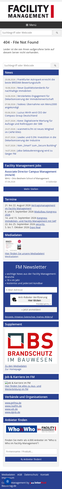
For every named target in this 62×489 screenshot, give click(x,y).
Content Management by (16, 482)
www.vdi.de (11, 409)
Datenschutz (31, 474)
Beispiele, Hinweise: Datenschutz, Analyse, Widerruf (29, 316)
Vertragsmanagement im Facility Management (30, 207)
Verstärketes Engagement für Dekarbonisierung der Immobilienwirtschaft (29, 97)
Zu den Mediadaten (16, 366)
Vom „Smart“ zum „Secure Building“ (31, 145)
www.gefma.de (13, 402)
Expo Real (35, 227)
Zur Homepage (13, 369)
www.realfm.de (13, 406)
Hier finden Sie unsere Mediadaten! (24, 253)
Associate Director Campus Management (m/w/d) (30, 173)
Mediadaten (11, 256)
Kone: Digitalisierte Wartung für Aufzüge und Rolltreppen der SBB (29, 122)
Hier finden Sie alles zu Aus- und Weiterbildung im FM (23, 387)
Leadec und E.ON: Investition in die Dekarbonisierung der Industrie (30, 139)
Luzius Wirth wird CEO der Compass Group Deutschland (26, 114)
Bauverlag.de (9, 485)
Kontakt (45, 474)
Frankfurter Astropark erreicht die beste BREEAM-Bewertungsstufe (30, 81)
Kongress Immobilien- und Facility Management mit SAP (30, 219)
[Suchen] (57, 32)
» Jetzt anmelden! (31, 309)
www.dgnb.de (12, 412)
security (40, 224)
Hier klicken (34, 300)
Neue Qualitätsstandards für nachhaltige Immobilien (27, 89)
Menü (32, 25)
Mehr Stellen (31, 189)
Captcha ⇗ (43, 304)
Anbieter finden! (32, 459)
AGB (19, 474)
